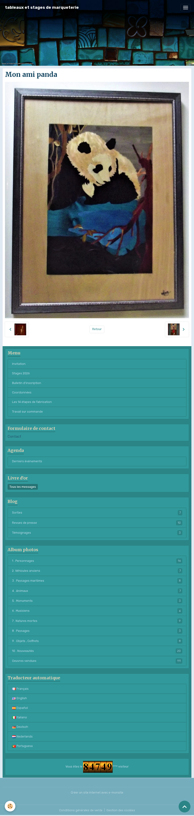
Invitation (19, 364)
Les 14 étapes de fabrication (32, 402)
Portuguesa (24, 746)
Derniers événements (27, 461)
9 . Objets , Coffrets (96, 641)
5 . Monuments (96, 600)
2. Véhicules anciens (96, 570)
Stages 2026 (21, 373)
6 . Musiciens (96, 610)
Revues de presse (96, 522)
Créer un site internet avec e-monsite (97, 792)
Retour (97, 329)
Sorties (96, 512)
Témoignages (96, 532)
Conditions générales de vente (80, 810)
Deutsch (22, 727)
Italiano (21, 717)
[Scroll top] (184, 806)
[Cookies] (10, 806)
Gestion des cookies (120, 810)
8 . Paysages (96, 631)
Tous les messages (22, 487)
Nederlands (24, 736)
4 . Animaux (96, 591)
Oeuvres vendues (96, 661)
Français (22, 688)
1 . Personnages (96, 561)
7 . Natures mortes (96, 621)
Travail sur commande (27, 411)
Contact (14, 436)
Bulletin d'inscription (26, 383)
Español (22, 708)
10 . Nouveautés (96, 651)
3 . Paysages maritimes (96, 580)
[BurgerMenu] (185, 7)
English (21, 698)
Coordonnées (21, 392)
